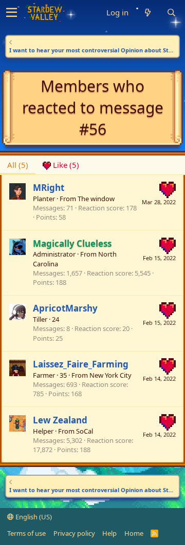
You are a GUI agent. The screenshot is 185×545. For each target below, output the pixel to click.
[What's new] (147, 12)
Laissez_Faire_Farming (80, 364)
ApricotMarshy (65, 308)
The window (96, 198)
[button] (11, 13)
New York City (110, 375)
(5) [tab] (17, 165)
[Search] (171, 12)
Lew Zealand (60, 420)
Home (133, 533)
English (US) (33, 516)
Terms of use (26, 533)
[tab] (60, 164)
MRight (48, 187)
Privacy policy (74, 533)
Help (109, 533)
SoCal (84, 431)
